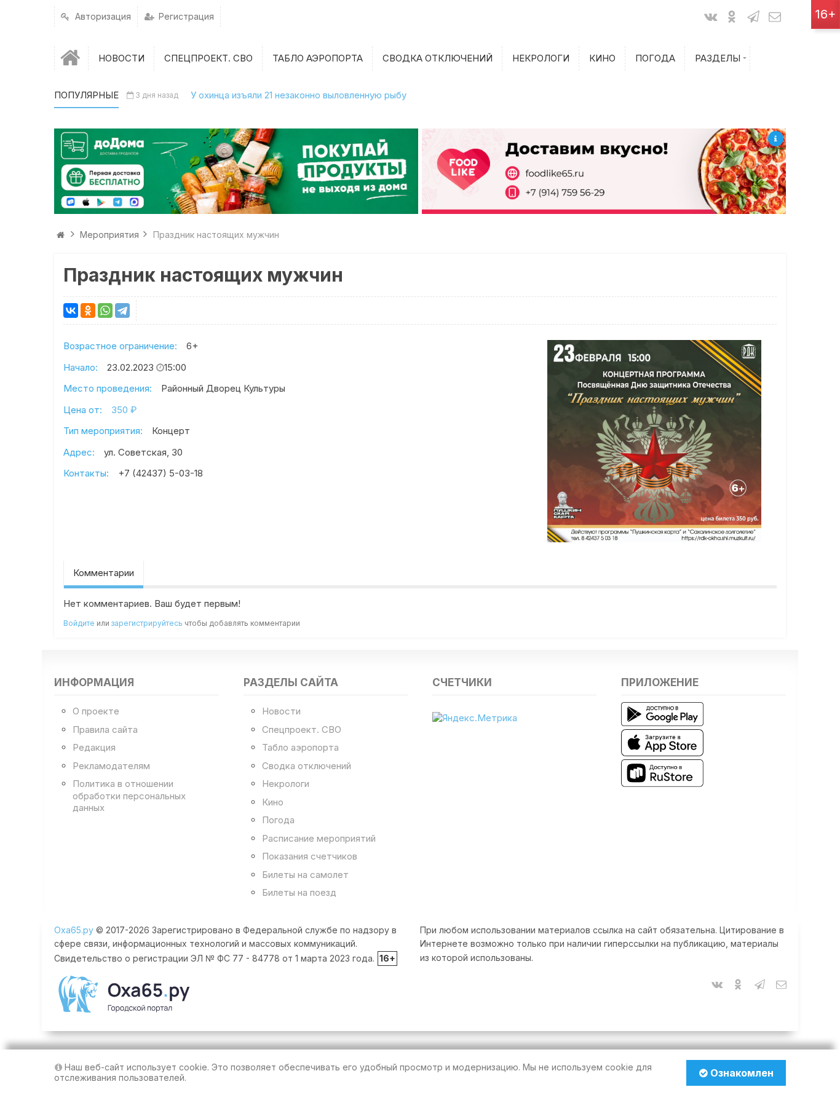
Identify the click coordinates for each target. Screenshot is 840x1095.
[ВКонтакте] (70, 310)
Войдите (79, 623)
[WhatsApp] (105, 310)
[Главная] (71, 58)
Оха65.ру (73, 930)
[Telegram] (122, 310)
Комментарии (103, 573)
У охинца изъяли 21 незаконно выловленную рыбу (298, 95)
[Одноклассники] (88, 310)
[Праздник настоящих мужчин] (654, 441)
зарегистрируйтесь (147, 623)
